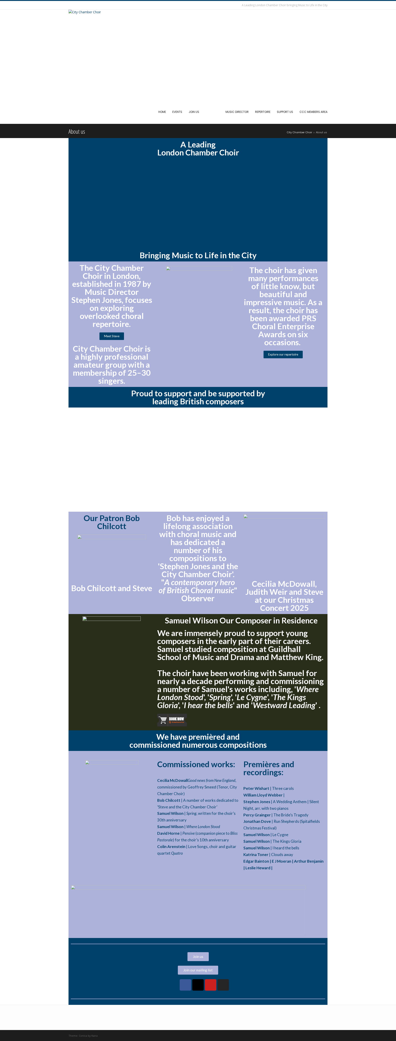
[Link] (173, 985)
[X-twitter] (198, 985)
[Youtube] (210, 985)
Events (177, 112)
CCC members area (313, 112)
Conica (83, 1035)
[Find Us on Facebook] (76, 5)
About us (212, 112)
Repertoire (262, 112)
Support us (285, 112)
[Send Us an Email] (71, 5)
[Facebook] (185, 985)
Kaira (94, 1035)
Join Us (194, 112)
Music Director (237, 112)
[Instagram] (223, 985)
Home (162, 112)
